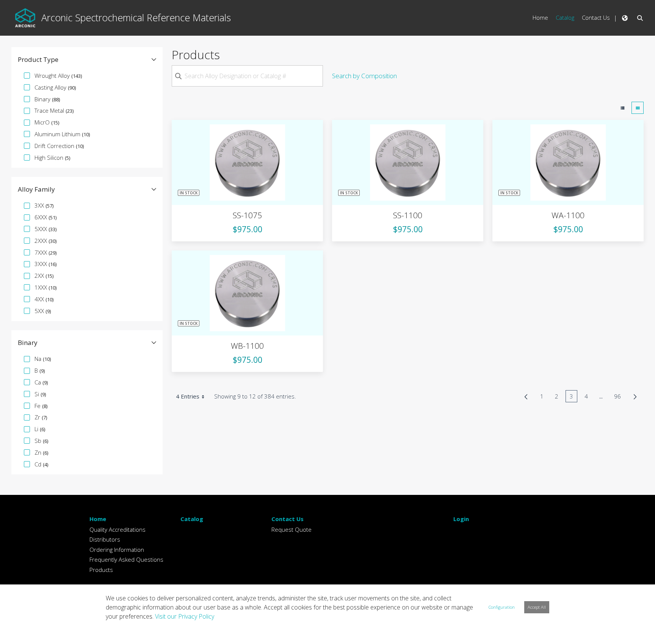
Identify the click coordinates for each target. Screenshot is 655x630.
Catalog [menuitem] (565, 17)
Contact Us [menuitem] (596, 17)
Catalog (191, 519)
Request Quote (291, 529)
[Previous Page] (526, 397)
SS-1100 (407, 215)
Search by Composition (364, 75)
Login (461, 519)
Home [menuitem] (540, 17)
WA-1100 (568, 215)
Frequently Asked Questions (126, 559)
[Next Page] (635, 397)
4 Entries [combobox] (187, 396)
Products (101, 569)
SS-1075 (247, 215)
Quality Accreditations (117, 529)
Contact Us (287, 519)
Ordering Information (116, 549)
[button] (87, 59)
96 (619, 397)
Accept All (537, 607)
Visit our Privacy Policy (184, 616)
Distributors (104, 539)
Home (97, 519)
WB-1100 (247, 345)
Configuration (502, 607)
